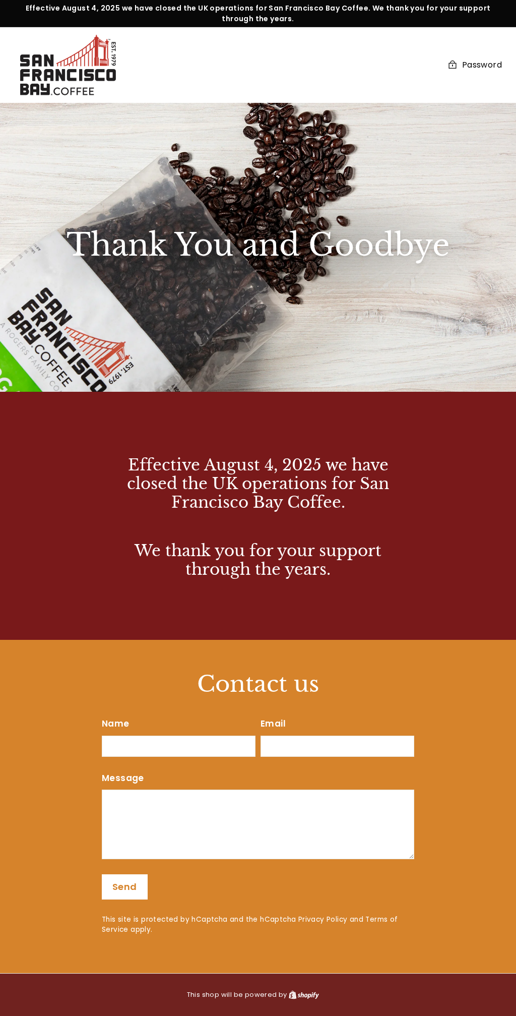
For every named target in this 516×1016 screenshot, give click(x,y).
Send (124, 886)
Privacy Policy (323, 919)
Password (482, 65)
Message (123, 778)
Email (273, 724)
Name (116, 724)
